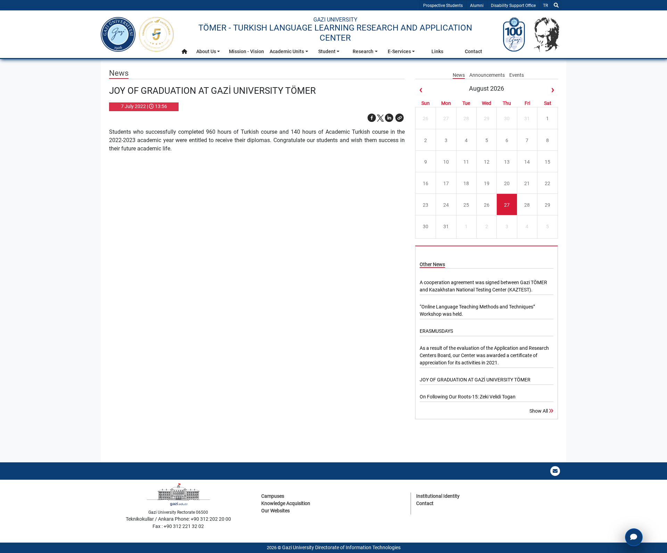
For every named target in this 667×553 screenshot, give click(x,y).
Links (437, 51)
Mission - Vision (246, 51)
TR (547, 5)
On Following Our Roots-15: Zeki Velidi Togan (468, 396)
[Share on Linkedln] (389, 118)
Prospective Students (443, 5)
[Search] (556, 5)
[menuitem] (184, 53)
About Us (206, 51)
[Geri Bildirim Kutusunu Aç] (634, 537)
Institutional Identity (438, 496)
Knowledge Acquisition (285, 503)
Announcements (487, 75)
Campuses (272, 496)
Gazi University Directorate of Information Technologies (341, 547)
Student (327, 51)
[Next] (552, 90)
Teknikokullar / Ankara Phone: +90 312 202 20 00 (178, 519)
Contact (473, 51)
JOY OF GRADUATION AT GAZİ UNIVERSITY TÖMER (475, 379)
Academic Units (287, 51)
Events (516, 75)
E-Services (399, 51)
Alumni (477, 5)
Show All (539, 411)
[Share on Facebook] (372, 118)
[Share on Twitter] (380, 118)
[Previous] (420, 90)
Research (363, 51)
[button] (184, 52)
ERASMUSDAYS (436, 331)
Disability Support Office (513, 5)
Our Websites (275, 510)
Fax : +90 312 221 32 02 (178, 526)
